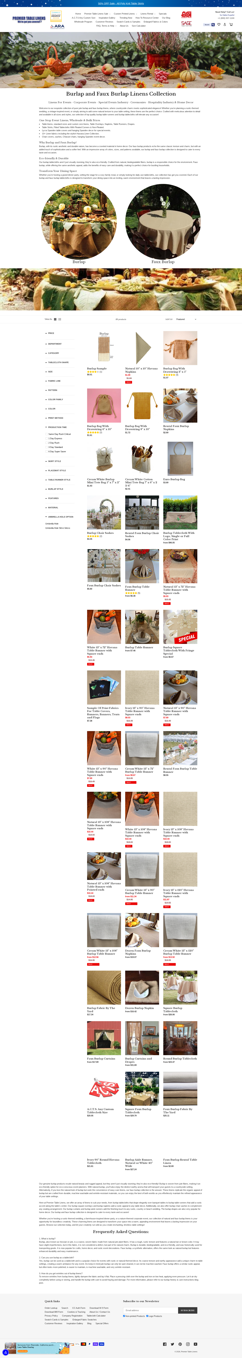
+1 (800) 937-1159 (226, 18)
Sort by (169, 319)
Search (64, 1308)
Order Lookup (51, 1308)
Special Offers (102, 1323)
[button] (5, 1352)
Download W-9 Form (99, 1308)
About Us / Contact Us (99, 1312)
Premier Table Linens (189, 1352)
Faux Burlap (163, 262)
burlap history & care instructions (179, 1280)
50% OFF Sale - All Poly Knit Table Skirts (121, 3)
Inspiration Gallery (75, 1323)
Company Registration (72, 1315)
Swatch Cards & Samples (56, 1319)
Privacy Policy (51, 1315)
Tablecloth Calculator (96, 1315)
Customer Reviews (53, 1323)
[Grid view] (55, 319)
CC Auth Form (78, 1308)
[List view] (59, 319)
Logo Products (155, 1316)
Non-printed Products (135, 1316)
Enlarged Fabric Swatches (85, 1319)
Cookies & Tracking (76, 1312)
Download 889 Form (54, 1312)
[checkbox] (60, 434)
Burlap (79, 262)
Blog (89, 1323)
